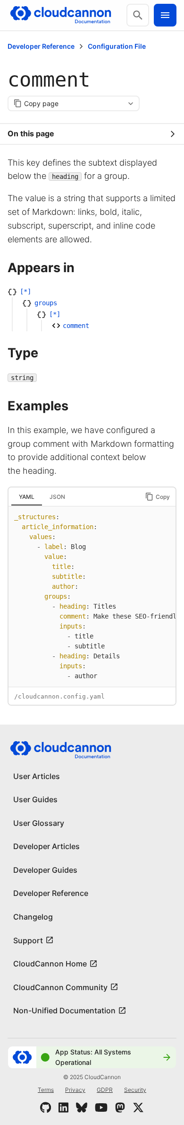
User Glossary (38, 823)
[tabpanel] (92, 596)
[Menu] (165, 15)
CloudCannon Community (60, 987)
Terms (46, 1089)
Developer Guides (45, 870)
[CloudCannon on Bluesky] (81, 1107)
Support (28, 940)
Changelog (33, 916)
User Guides (35, 799)
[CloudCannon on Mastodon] (120, 1107)
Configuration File (117, 46)
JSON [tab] (57, 496)
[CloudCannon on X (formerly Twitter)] (138, 1107)
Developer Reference (41, 46)
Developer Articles (46, 846)
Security (135, 1089)
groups (45, 303)
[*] (25, 291)
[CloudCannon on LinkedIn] (63, 1107)
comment (76, 325)
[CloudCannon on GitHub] (45, 1107)
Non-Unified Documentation (64, 1010)
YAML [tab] (26, 496)
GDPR (105, 1089)
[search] (137, 15)
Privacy (75, 1089)
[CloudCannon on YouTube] (101, 1107)
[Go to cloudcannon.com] (61, 15)
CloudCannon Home (50, 963)
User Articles (36, 776)
